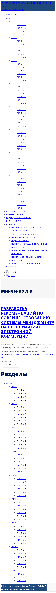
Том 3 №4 (21, 74)
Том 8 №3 (21, 185)
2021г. (14, 83)
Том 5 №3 (21, 116)
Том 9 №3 (21, 208)
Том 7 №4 (21, 165)
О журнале (11, 15)
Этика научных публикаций (25, 263)
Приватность (18, 260)
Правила (10, 224)
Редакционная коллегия (18, 218)
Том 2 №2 (21, 44)
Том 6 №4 (21, 142)
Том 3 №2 (21, 67)
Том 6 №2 (21, 136)
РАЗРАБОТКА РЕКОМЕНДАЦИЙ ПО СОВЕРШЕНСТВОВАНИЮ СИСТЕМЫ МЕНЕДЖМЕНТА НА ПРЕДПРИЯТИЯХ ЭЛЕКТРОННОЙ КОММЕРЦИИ (27, 322)
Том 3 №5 (21, 77)
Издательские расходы (23, 237)
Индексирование (20, 240)
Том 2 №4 (21, 51)
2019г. (14, 38)
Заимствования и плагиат (24, 234)
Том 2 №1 (21, 41)
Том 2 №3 (21, 47)
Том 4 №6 (21, 103)
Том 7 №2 (21, 159)
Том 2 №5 (21, 54)
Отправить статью (15, 211)
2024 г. (14, 152)
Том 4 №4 (21, 96)
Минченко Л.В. (8, 354)
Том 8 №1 (21, 178)
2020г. (14, 60)
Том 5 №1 (21, 110)
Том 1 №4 (21, 34)
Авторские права (20, 231)
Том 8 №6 (21, 195)
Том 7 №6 (21, 172)
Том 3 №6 (21, 80)
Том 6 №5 (21, 146)
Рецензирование (14, 214)
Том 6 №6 (21, 149)
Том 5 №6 (21, 126)
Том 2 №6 (21, 57)
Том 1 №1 (21, 24)
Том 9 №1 (21, 201)
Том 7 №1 (21, 155)
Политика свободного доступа (27, 257)
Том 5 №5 (21, 123)
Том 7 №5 (21, 168)
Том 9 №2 (21, 204)
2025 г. (14, 175)
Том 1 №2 (21, 28)
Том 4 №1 (21, 87)
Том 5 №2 (21, 113)
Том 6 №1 (21, 132)
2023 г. (14, 129)
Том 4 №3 (21, 93)
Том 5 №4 (21, 119)
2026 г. (14, 198)
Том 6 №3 (21, 139)
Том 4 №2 (21, 90)
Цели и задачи (13, 221)
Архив (9, 18)
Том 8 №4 (21, 188)
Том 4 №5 (21, 100)
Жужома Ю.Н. (36, 354)
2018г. (14, 21)
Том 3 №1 (21, 64)
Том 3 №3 (21, 70)
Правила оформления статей (26, 227)
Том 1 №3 (21, 31)
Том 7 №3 (21, 162)
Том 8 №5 (21, 191)
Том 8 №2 (21, 182)
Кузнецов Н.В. (22, 354)
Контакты (11, 267)
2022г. (14, 106)
